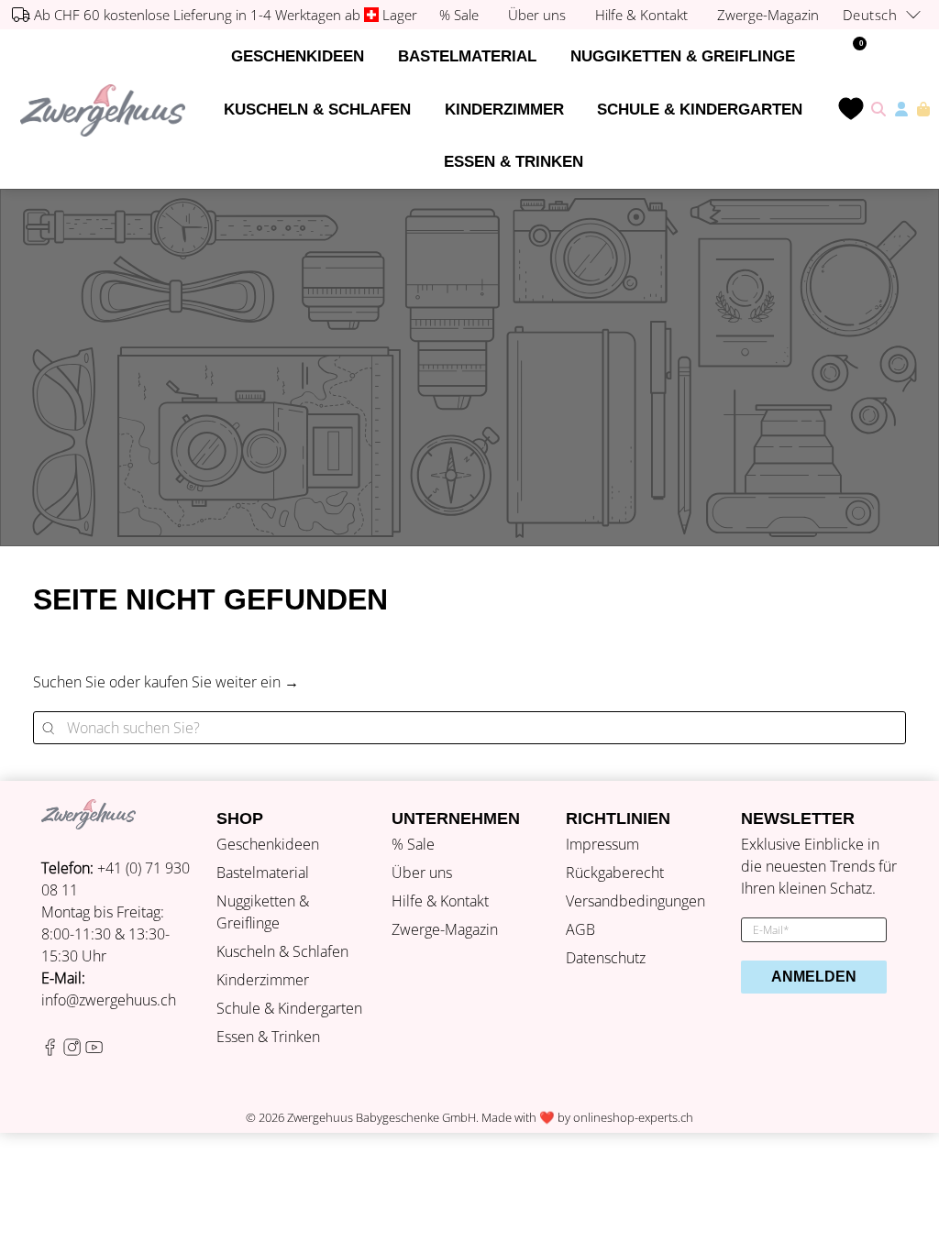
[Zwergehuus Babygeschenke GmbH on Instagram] (72, 1050)
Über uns (422, 872)
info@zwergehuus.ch (108, 1000)
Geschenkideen (297, 56)
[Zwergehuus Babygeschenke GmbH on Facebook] (50, 1050)
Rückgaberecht (615, 872)
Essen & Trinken (513, 161)
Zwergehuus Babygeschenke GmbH (381, 1117)
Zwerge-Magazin (445, 929)
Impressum (602, 844)
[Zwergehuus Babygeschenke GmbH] (102, 110)
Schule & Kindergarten (699, 109)
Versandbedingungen (635, 901)
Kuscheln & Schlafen (317, 109)
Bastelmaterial (467, 56)
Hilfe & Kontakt (440, 901)
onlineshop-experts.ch (633, 1117)
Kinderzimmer (504, 109)
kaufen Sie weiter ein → (221, 682)
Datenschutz (606, 958)
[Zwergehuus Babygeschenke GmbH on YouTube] (94, 1050)
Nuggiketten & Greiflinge (682, 56)
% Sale (413, 844)
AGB (580, 929)
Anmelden (813, 976)
